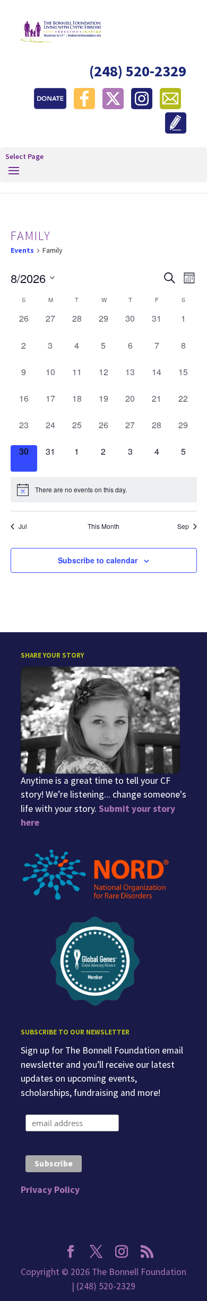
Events (22, 250)
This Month (103, 526)
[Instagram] (144, 106)
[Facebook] (87, 106)
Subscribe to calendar (97, 560)
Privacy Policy (50, 1190)
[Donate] (53, 106)
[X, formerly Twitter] (115, 106)
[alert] (104, 489)
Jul (23, 526)
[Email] (173, 106)
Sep (183, 526)
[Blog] (175, 130)
